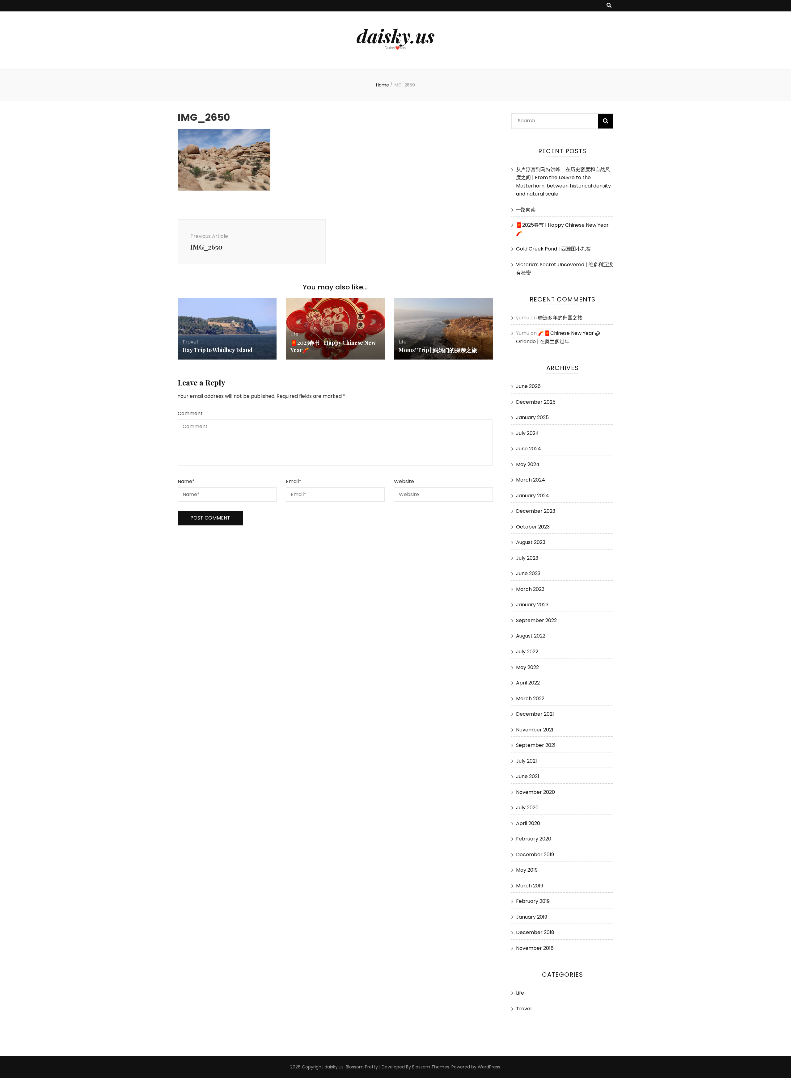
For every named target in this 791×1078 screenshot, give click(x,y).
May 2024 (527, 464)
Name (186, 481)
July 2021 (526, 760)
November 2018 (535, 948)
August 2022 (530, 635)
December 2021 (535, 714)
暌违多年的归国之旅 (560, 317)
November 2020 (535, 792)
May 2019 (527, 870)
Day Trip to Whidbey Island (217, 350)
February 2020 (533, 838)
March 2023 (530, 589)
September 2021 (536, 745)
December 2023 (535, 511)
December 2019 (535, 854)
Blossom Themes (430, 1067)
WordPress (489, 1067)
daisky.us (395, 35)
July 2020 (527, 807)
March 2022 (530, 698)
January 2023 (532, 604)
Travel (190, 341)
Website (404, 481)
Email (293, 481)
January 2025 (532, 417)
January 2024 (532, 495)
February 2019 (533, 901)
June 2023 (528, 573)
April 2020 (528, 823)
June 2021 (527, 776)
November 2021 (534, 729)
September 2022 (536, 620)
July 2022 (527, 651)
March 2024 (530, 479)
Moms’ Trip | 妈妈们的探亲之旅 (438, 350)
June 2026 (528, 386)
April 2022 (528, 682)
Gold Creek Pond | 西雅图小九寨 (553, 248)
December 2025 (536, 402)
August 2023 (530, 542)
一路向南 (526, 209)
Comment (190, 413)
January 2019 (531, 916)
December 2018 (535, 932)
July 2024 (527, 433)
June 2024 (528, 448)
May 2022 (527, 667)
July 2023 (527, 558)
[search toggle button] (609, 6)
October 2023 (533, 526)
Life (294, 334)
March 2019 (529, 885)
